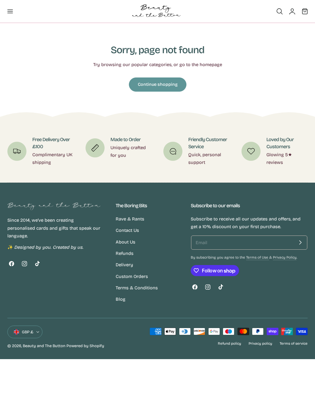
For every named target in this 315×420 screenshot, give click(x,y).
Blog (121, 299)
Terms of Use (257, 257)
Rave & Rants (130, 219)
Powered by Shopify (85, 345)
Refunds (125, 253)
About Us (125, 241)
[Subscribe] (300, 242)
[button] (9, 11)
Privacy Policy (285, 257)
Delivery (124, 264)
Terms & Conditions (137, 288)
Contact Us (127, 230)
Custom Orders (132, 276)
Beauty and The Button (44, 345)
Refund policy (229, 343)
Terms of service (294, 343)
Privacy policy (260, 343)
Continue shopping (157, 84)
